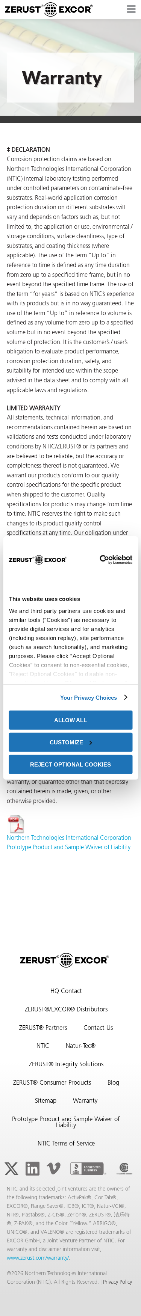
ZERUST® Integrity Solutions (66, 1065)
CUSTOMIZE (66, 742)
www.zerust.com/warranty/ (38, 1258)
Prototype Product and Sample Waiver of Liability (66, 1123)
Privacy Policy (117, 1282)
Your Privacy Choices (88, 697)
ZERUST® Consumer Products (52, 1083)
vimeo (53, 1168)
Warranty (85, 1101)
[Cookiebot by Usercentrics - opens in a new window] (99, 559)
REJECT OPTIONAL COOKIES (70, 764)
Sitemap (45, 1101)
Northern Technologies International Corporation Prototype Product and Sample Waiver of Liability (69, 843)
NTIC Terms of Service (66, 1144)
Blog (113, 1083)
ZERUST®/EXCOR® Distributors (66, 1010)
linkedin (32, 1168)
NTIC (42, 1046)
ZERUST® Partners (43, 1028)
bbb (88, 1168)
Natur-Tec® (81, 1046)
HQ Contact (66, 992)
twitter (11, 1168)
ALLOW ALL (70, 720)
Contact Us (98, 1028)
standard (124, 1168)
